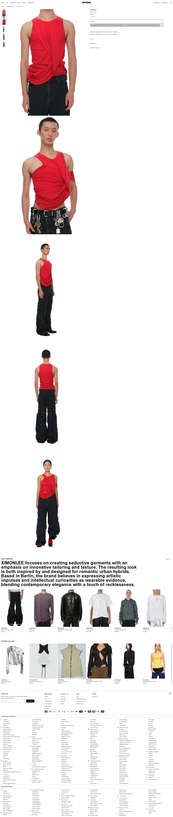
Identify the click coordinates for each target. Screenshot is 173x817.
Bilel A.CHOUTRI (7, 768)
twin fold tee (90, 629)
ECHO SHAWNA (36, 746)
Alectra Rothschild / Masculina (11, 736)
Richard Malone (123, 750)
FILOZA (34, 765)
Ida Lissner (64, 804)
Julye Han (64, 753)
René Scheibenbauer (125, 748)
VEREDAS (151, 765)
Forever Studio (65, 797)
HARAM (63, 719)
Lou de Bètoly (94, 723)
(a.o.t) (4, 790)
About (46, 696)
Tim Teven (151, 807)
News (46, 699)
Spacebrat (122, 778)
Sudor (150, 799)
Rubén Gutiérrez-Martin (125, 811)
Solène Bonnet (152, 792)
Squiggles (122, 779)
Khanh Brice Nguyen (67, 767)
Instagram (63, 699)
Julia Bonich (64, 750)
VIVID (149, 812)
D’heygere (35, 744)
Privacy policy (80, 703)
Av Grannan (6, 758)
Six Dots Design (152, 790)
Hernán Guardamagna (67, 725)
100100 (5, 719)
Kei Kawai (64, 763)
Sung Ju (150, 723)
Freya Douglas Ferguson (39, 767)
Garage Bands (36, 771)
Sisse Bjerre (122, 768)
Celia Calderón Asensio (9, 779)
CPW (33, 730)
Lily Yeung (93, 719)
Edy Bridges (35, 748)
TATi (149, 734)
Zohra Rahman (152, 779)
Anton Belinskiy (7, 749)
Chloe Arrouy (35, 795)
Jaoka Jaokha (65, 744)
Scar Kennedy (123, 761)
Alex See (5, 799)
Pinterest (62, 701)
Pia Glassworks (123, 731)
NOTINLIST (93, 777)
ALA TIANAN (6, 733)
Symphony (151, 730)
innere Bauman (65, 731)
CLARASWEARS (36, 719)
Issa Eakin (64, 738)
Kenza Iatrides (65, 765)
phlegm (121, 729)
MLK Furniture (94, 809)
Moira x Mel (93, 747)
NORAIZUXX (93, 774)
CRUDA (34, 732)
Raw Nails (122, 746)
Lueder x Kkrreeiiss (95, 725)
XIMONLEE (10, 6)
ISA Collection (65, 734)
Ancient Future (7, 742)
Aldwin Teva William (8, 734)
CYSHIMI (34, 734)
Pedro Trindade (123, 727)
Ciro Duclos (35, 797)
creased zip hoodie (120, 629)
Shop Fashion (48, 703)
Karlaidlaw (64, 755)
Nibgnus (92, 772)
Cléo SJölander (36, 804)
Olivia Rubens (123, 719)
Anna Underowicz (8, 810)
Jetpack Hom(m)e (66, 746)
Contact (62, 696)
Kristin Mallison (65, 768)
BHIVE (5, 766)
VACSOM (150, 759)
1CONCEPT (6, 721)
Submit (30, 701)
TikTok (62, 703)
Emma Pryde (35, 759)
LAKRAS (63, 774)
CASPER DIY (6, 778)
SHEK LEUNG (123, 765)
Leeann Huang (65, 778)
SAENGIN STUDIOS (124, 755)
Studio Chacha (152, 797)
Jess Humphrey (65, 813)
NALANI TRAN (94, 815)
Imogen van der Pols (66, 805)
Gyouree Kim (35, 778)
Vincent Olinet (152, 811)
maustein (92, 734)
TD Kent (150, 736)
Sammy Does (123, 757)
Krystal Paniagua (65, 770)
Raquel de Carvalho (124, 742)
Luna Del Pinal (94, 727)
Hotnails (63, 727)
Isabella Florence (66, 736)
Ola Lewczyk (122, 796)
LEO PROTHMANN (66, 780)
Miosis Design (94, 744)
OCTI (91, 781)
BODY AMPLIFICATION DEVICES (12, 772)
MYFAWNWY (93, 758)
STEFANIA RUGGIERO (154, 793)
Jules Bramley (65, 748)
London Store (48, 701)
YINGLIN (150, 777)
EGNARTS (35, 751)
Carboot (5, 774)
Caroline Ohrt (6, 776)
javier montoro (65, 809)
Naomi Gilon (93, 764)
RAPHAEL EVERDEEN (125, 740)
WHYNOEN (151, 767)
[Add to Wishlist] (161, 25)
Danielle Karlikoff (36, 738)
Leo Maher (93, 800)
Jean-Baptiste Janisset (67, 811)
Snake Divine (122, 772)
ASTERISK (6, 753)
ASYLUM (5, 755)
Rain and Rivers (123, 739)
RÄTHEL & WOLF (124, 744)
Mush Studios (94, 811)
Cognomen (35, 723)
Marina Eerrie (94, 729)
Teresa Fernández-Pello (154, 803)
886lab (5, 725)
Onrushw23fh (123, 721)
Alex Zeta (5, 803)
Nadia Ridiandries (95, 761)
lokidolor (92, 721)
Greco (34, 776)
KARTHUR (64, 759)
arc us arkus (6, 751)
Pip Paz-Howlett (123, 733)
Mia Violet (93, 740)
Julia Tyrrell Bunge (66, 751)
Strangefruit (151, 719)
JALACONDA (64, 742)
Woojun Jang (152, 771)
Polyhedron (122, 734)
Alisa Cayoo (6, 738)
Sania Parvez (123, 759)
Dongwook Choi (36, 812)
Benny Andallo (7, 762)
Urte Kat (150, 755)
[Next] (27, 608)
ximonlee (93, 9)
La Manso (63, 772)
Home (2, 6)
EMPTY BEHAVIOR (37, 761)
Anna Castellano (7, 746)
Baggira (5, 761)
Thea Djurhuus (152, 805)
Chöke (5, 781)
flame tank (19, 6)
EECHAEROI (35, 750)
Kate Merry (93, 797)
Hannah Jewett (36, 782)
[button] (2, 2)
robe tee (32, 629)
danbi (33, 736)
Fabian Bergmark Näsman (68, 796)
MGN (91, 738)
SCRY (120, 763)
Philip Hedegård (123, 801)
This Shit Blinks (152, 742)
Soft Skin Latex (123, 774)
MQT (91, 755)
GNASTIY (34, 772)
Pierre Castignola (124, 805)
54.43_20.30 (6, 723)
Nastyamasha (94, 766)
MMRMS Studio (94, 746)
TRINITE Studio (152, 749)
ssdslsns (121, 781)
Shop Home (48, 706)
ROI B (121, 809)
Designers (47, 708)
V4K (149, 757)
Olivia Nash (93, 783)
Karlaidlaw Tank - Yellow (149, 681)
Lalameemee (64, 776)
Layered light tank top (35, 681)
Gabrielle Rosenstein (38, 769)
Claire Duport (35, 799)
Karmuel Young (65, 757)
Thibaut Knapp (152, 740)
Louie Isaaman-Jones (96, 803)
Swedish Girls (152, 801)
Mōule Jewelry (94, 753)
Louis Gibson (93, 805)
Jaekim (63, 740)
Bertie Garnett (7, 764)
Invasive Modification (67, 733)
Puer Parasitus (123, 736)
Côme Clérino (36, 806)
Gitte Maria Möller (66, 801)
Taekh (150, 733)
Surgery (150, 725)
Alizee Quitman (7, 740)
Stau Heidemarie (124, 783)
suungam (151, 727)
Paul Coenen (122, 798)
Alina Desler (6, 805)
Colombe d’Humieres (38, 725)
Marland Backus (94, 731)
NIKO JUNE (122, 792)
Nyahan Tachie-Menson (96, 779)
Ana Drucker (6, 808)
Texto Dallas (151, 738)
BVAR (4, 814)
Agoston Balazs (7, 729)
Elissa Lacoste (65, 790)
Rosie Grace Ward (124, 753)
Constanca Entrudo (37, 727)
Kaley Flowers (94, 796)
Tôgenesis (151, 746)
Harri (62, 723)
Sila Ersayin (122, 767)
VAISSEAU (151, 761)
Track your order (80, 701)
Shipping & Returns (81, 699)
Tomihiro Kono (152, 747)
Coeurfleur (35, 721)
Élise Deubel (35, 755)
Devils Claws (35, 810)
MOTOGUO (93, 751)
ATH (4, 757)
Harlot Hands (64, 721)
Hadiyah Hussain (37, 780)
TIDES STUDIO (152, 744)
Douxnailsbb (35, 742)
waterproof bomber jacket (65, 629)
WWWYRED (151, 772)
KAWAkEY (63, 761)
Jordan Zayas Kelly (66, 815)
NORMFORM (93, 775)
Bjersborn (5, 770)
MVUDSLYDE (93, 757)
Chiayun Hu (35, 793)
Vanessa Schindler (153, 763)
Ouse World (122, 725)
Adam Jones (6, 727)
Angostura (6, 744)
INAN (62, 729)
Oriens (121, 723)
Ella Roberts (35, 757)
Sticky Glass (151, 795)
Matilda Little (93, 733)
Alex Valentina (7, 801)
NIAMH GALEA (94, 770)
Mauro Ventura (94, 807)
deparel (34, 740)
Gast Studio (64, 800)
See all (168, 559)
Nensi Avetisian (94, 768)
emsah (34, 762)
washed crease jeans (7, 629)
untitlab (150, 753)
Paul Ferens (122, 800)
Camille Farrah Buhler (38, 790)
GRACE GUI (35, 774)
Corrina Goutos (36, 729)
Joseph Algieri (94, 790)
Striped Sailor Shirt (6, 681)
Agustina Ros (6, 731)
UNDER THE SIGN (153, 751)
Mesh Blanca (93, 736)
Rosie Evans (122, 751)
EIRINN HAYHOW (37, 753)
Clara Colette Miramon (9, 783)
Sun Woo (150, 721)
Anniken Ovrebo (7, 747)
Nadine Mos (93, 762)
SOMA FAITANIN (123, 776)
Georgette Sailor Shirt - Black (94, 681)
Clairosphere (35, 801)
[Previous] (2, 608)
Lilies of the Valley (66, 782)
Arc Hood (117, 681)
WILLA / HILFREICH (153, 769)
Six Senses (122, 770)
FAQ (77, 696)
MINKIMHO (93, 742)
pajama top (146, 629)
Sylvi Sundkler (152, 729)
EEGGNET (35, 814)
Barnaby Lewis (7, 812)
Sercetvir (121, 813)
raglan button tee (63, 681)
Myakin (92, 813)
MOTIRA (92, 749)
